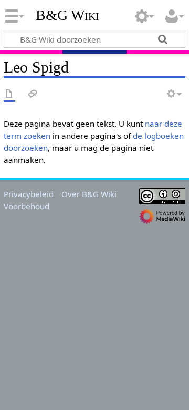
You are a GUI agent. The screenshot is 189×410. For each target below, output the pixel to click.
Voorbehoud (26, 206)
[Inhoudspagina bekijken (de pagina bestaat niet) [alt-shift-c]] (9, 94)
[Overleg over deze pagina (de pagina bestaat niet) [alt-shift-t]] (33, 94)
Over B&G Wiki (89, 194)
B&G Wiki (67, 15)
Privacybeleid (29, 194)
